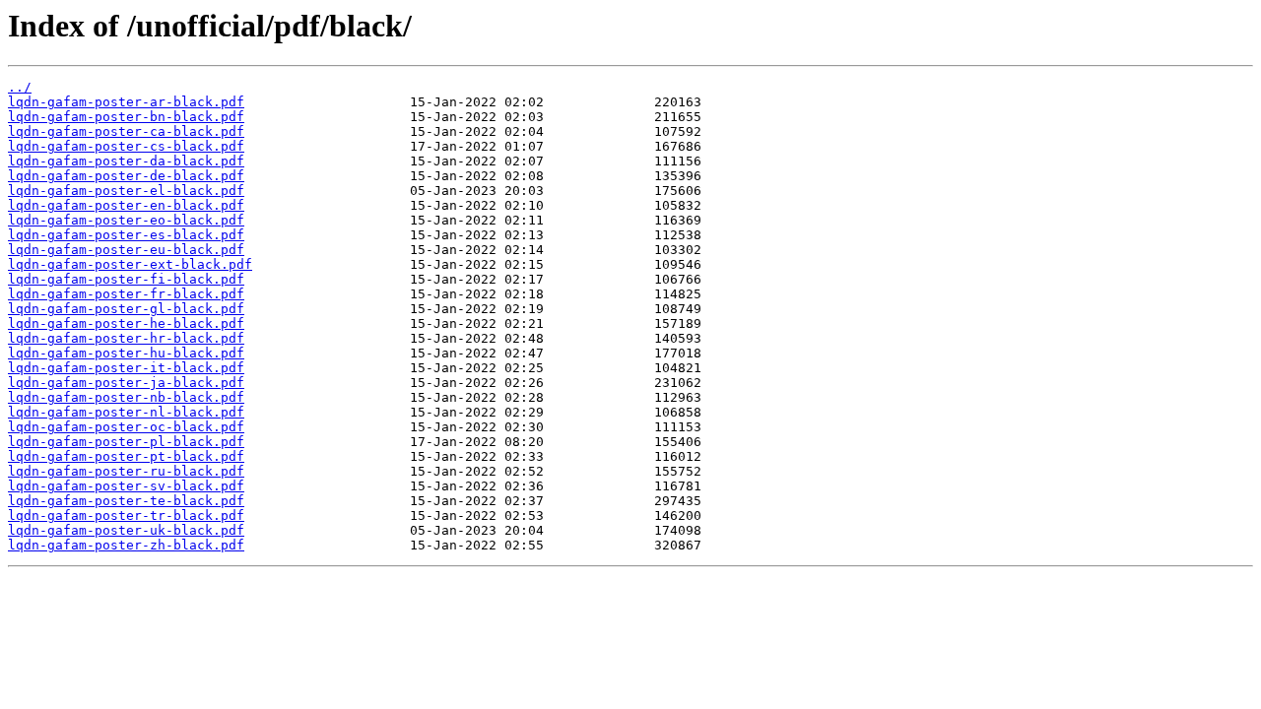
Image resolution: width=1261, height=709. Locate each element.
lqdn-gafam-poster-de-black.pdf (126, 175)
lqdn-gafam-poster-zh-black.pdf (126, 545)
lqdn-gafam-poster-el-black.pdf (126, 190)
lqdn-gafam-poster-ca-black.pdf (126, 131)
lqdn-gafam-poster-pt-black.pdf (126, 456)
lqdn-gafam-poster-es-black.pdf (126, 234)
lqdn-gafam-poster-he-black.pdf (126, 323)
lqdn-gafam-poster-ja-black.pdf (126, 382)
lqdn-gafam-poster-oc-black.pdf (126, 426)
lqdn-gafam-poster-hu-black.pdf (126, 353)
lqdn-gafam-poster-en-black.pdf (126, 205)
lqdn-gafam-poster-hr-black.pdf (126, 338)
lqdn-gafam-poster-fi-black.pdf (126, 279)
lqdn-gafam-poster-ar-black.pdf (126, 102)
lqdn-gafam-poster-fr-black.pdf (126, 294)
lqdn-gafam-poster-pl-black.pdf (126, 441)
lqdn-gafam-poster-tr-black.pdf (126, 515)
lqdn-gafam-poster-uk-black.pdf (126, 530)
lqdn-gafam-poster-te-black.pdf (126, 500)
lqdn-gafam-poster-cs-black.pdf (126, 146)
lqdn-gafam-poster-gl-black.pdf (126, 308)
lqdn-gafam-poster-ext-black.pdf (130, 264)
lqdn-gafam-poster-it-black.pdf (126, 367)
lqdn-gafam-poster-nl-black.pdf (126, 412)
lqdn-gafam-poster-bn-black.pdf (126, 116)
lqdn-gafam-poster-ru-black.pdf (126, 471)
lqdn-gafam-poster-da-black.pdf (126, 161)
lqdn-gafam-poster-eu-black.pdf (126, 249)
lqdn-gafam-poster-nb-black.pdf (126, 397)
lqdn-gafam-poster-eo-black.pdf (126, 220)
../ (20, 87)
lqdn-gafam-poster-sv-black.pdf (126, 486)
